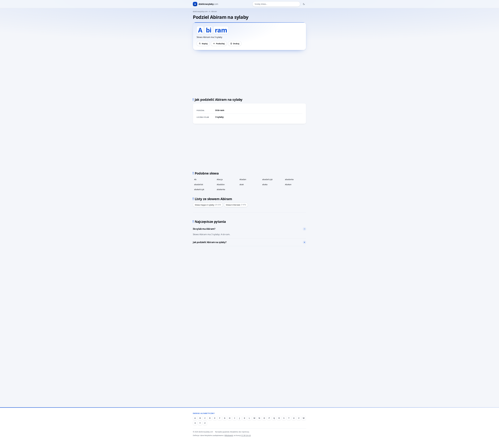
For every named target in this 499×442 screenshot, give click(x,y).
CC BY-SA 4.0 (246, 435)
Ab (195, 179)
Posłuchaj (220, 43)
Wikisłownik (229, 435)
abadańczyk (267, 179)
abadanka (289, 179)
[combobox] (276, 4)
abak (241, 184)
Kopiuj (205, 43)
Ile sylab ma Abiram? (204, 228)
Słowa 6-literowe (236, 205)
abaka (264, 184)
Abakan (288, 184)
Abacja (220, 179)
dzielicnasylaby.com (200, 11)
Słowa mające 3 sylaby (208, 205)
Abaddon (221, 184)
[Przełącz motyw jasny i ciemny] (304, 4)
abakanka (221, 189)
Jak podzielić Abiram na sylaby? (209, 242)
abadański (198, 184)
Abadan (242, 179)
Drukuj (236, 43)
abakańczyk (199, 189)
